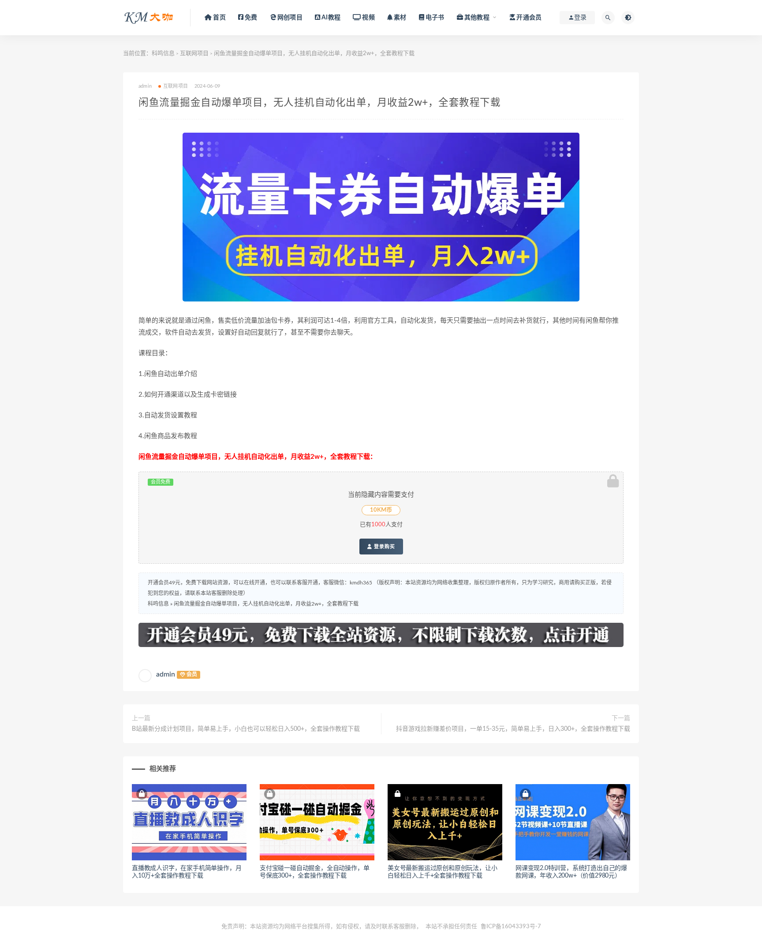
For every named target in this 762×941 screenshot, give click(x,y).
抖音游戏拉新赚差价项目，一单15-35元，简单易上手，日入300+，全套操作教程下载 (513, 729)
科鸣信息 (163, 53)
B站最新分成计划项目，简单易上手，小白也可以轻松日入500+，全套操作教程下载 (246, 729)
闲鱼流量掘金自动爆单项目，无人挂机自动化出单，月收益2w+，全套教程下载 (266, 603)
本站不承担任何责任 (451, 927)
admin (165, 674)
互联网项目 (194, 53)
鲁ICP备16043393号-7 (511, 927)
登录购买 (383, 546)
